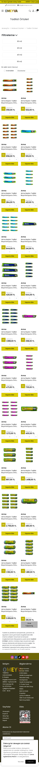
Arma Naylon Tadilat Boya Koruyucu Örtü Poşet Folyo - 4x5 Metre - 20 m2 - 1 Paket (28, 148)
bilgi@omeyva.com (25, 5)
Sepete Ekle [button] (9, 117)
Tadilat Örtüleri (32, 28)
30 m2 (19, 41)
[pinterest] (27, 657)
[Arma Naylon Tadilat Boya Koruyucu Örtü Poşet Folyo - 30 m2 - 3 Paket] (9, 85)
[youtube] (23, 657)
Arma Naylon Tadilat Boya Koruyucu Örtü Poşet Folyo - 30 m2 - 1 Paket (29, 610)
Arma (3, 98)
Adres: (5, 682)
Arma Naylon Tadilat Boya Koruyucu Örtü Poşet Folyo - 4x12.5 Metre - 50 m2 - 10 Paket (9, 425)
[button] (2, 11)
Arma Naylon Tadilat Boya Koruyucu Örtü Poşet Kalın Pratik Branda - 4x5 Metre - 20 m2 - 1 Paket (29, 425)
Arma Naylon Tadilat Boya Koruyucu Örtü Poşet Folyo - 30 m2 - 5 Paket (29, 102)
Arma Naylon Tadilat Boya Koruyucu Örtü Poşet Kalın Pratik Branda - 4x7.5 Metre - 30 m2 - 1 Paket (29, 518)
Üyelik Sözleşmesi (26, 682)
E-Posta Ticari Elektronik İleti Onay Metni (26, 686)
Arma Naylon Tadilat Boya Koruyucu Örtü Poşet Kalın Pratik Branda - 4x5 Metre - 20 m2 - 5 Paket (29, 472)
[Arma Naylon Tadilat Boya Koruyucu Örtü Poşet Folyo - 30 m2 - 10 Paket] (9, 131)
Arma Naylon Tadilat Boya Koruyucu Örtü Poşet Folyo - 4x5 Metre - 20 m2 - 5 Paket (28, 194)
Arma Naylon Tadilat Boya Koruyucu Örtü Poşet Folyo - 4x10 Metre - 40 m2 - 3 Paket (9, 287)
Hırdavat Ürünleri (17, 28)
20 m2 (19, 48)
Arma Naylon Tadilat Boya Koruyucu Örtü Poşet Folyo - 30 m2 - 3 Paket (9, 102)
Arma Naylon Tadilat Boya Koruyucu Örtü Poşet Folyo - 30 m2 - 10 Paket (9, 148)
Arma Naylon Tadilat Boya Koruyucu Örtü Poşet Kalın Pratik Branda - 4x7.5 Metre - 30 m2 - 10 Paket (9, 610)
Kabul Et (31, 762)
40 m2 (19, 55)
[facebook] (16, 657)
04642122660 (11, 5)
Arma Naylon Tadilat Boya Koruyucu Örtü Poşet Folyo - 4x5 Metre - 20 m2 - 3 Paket (9, 194)
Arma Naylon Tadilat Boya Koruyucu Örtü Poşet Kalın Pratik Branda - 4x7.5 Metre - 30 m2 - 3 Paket (9, 564)
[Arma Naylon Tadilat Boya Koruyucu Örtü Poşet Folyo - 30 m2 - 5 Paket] (29, 85)
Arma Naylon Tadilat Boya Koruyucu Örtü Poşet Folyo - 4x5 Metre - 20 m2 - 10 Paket (9, 240)
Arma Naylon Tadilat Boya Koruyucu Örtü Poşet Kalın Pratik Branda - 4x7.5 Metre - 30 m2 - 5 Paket (29, 564)
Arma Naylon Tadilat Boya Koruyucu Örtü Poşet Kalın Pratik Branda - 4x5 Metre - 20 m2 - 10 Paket (9, 518)
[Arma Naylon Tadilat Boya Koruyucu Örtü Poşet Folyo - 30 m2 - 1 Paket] (29, 593)
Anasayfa (5, 28)
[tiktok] (19, 657)
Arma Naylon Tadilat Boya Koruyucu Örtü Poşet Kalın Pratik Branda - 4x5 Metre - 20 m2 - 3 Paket (9, 472)
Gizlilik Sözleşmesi (26, 675)
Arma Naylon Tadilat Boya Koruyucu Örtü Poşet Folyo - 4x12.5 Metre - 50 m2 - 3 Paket (9, 379)
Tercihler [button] (21, 762)
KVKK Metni (23, 673)
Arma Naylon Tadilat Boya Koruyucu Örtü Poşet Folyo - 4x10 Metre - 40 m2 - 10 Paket (9, 333)
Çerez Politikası (25, 695)
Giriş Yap (6, 716)
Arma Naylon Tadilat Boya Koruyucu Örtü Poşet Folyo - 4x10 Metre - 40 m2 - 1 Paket (28, 240)
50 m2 (19, 61)
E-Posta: (6, 677)
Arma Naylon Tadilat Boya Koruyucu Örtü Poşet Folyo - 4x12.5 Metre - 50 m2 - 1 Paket (28, 333)
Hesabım (6, 718)
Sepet (5, 720)
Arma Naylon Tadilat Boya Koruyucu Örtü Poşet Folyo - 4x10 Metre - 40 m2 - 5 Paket (28, 287)
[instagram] (12, 657)
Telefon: (6, 673)
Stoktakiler (10, 71)
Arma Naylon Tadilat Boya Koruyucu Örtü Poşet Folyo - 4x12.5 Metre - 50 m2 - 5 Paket (28, 379)
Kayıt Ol (5, 714)
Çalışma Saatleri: (9, 688)
